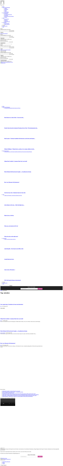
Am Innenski (4, 22)
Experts (5, 10)
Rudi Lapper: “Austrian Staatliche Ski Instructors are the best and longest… (19, 138)
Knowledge (6, 15)
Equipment (6, 13)
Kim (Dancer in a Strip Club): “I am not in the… (14, 117)
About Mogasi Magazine (6, 461)
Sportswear (6, 20)
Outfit (3, 18)
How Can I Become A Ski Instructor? (11, 182)
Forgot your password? (4, 33)
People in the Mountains (6, 7)
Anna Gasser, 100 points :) (9, 269)
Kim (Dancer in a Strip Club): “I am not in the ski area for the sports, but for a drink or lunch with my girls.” (19, 393)
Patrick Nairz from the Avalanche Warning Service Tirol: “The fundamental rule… (21, 128)
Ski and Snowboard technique (9, 16)
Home (3, 6)
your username (11, 30)
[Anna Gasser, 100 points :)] (9, 267)
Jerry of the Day (6, 23)
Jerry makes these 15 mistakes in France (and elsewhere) (11, 304)
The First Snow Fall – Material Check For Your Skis (14, 192)
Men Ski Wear (7, 195)
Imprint (3, 462)
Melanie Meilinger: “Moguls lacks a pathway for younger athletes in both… (19, 149)
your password (11, 31)
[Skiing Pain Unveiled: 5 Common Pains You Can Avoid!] (9, 159)
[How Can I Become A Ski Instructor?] (10, 180)
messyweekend (2, 332)
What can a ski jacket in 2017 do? (11, 225)
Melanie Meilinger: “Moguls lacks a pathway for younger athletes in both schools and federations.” (17, 396)
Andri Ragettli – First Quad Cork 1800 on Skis (13, 248)
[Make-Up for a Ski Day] (9, 213)
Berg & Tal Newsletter (31, 454)
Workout (5, 17)
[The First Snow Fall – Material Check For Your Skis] (9, 190)
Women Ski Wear (7, 21)
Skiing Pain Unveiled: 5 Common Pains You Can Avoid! (15, 161)
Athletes (5, 8)
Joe (0, 306)
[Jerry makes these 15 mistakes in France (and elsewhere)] (9, 302)
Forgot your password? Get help (5, 49)
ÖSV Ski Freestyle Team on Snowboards (12, 280)
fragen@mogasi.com (7, 459)
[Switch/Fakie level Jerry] (9, 257)
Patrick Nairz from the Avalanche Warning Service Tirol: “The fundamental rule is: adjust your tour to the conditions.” (20, 394)
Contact (3, 463)
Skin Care (5, 19)
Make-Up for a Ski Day (9, 215)
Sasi (1, 320)
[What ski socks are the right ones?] (9, 234)
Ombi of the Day (7, 24)
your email (11, 36)
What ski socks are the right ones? (11, 236)
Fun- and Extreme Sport (8, 14)
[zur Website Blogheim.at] (3, 458)
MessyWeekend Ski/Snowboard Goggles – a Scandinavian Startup (17, 171)
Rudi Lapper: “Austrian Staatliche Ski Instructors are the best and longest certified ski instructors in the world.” (19, 395)
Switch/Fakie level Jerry (9, 259)
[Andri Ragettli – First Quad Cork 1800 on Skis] (9, 246)
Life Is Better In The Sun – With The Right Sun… (14, 205)
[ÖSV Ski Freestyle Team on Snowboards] (10, 278)
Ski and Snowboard (5, 12)
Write (3, 283)
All (4, 151)
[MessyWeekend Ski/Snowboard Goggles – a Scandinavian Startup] (9, 169)
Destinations (6, 9)
